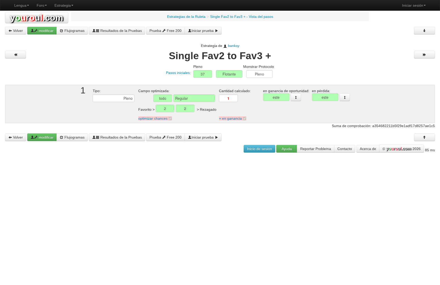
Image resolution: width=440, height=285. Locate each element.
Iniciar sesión (412, 5)
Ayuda (287, 149)
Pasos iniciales (178, 73)
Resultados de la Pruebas (120, 31)
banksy (233, 46)
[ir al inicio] (424, 137)
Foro (40, 5)
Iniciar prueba (203, 31)
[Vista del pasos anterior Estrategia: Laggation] (15, 54)
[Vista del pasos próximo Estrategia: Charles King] (424, 54)
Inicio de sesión (259, 149)
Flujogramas (74, 31)
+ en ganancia (230, 118)
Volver (17, 31)
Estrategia (62, 5)
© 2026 (401, 148)
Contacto (344, 149)
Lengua (20, 5)
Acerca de (368, 149)
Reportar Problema (315, 149)
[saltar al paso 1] (296, 97)
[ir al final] (424, 30)
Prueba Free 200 (165, 31)
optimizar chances (153, 118)
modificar (45, 31)
